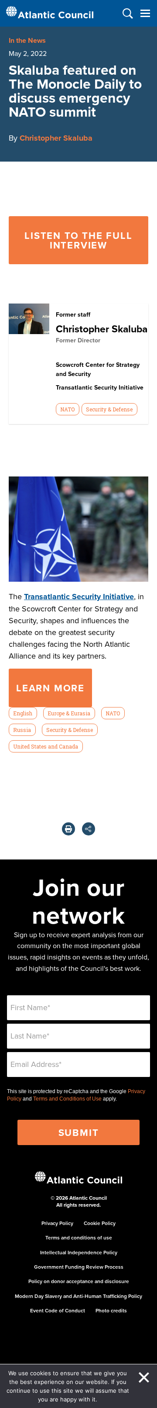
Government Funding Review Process (78, 1266)
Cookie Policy (100, 1223)
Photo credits (111, 1310)
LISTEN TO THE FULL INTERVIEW (78, 240)
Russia (22, 729)
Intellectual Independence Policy (78, 1252)
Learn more (50, 688)
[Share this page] (88, 828)
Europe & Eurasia (69, 713)
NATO (67, 409)
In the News (27, 40)
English (22, 713)
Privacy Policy (57, 1223)
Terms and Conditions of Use (67, 1099)
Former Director (78, 340)
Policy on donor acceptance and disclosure (78, 1281)
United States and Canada (45, 746)
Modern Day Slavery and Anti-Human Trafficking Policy (78, 1296)
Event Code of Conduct (57, 1310)
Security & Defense (109, 409)
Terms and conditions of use (78, 1237)
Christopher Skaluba (56, 138)
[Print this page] (68, 828)
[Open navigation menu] (145, 13)
